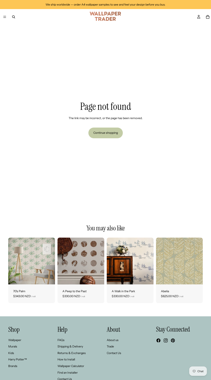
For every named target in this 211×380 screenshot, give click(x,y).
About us (112, 340)
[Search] (13, 16)
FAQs (60, 340)
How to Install (66, 359)
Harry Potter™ (17, 359)
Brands (12, 366)
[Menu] (4, 17)
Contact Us (114, 353)
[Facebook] (158, 340)
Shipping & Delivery (70, 346)
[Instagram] (165, 340)
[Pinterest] (172, 340)
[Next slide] (50, 261)
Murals (12, 346)
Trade (110, 346)
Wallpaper (14, 340)
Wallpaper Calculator (70, 366)
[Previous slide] (12, 261)
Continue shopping (105, 133)
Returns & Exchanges (71, 353)
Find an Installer (67, 372)
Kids (11, 353)
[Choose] (48, 278)
